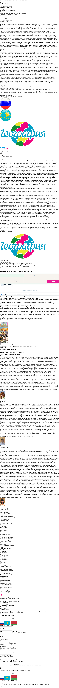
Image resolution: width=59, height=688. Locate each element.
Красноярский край (53, 36)
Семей (17, 96)
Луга (5, 66)
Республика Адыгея (51, 41)
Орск (41, 70)
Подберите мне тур (30, 265)
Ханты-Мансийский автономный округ (17, 48)
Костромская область (35, 36)
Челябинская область (31, 48)
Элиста (34, 31)
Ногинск (48, 68)
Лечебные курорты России (6, 534)
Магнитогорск (43, 27)
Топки (40, 77)
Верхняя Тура (19, 57)
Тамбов (40, 30)
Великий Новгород (42, 24)
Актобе (9, 87)
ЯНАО (48, 48)
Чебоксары (22, 31)
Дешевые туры (3, 527)
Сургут (24, 75)
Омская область (46, 39)
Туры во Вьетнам (4, 555)
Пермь (41, 28)
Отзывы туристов (4, 576)
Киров (9, 27)
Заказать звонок (9, 7)
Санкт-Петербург (8, 30)
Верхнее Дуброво (45, 56)
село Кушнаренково (45, 82)
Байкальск (46, 52)
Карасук (6, 61)
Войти (15, 14)
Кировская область (25, 36)
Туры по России (3, 559)
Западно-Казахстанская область (28, 91)
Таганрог (5, 77)
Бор (19, 56)
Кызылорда (33, 87)
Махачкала (53, 27)
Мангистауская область (17, 92)
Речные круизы (3, 529)
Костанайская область (52, 91)
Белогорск (16, 53)
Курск (31, 27)
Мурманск (6, 28)
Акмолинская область (13, 89)
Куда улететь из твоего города (7, 547)
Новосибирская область (37, 39)
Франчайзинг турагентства (6, 587)
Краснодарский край (44, 36)
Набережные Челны (11, 67)
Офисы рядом (6, 153)
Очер (51, 70)
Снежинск (32, 74)
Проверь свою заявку (5, 511)
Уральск (54, 87)
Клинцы (8, 63)
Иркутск (41, 25)
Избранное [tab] (9, 10)
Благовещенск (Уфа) (47, 55)
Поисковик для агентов (5, 580)
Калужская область (45, 35)
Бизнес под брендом (14, 0)
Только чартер (4, 287)
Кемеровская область (16, 36)
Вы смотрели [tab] (3, 10)
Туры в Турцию (3, 549)
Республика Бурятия (25, 42)
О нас (25, 0)
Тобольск (29, 77)
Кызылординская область (6, 92)
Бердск (43, 53)
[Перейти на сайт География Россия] (29, 103)
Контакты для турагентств (6, 584)
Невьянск (37, 67)
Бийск (20, 55)
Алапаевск (19, 52)
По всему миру (17, 265)
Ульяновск (2, 31)
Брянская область (51, 32)
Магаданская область (41, 38)
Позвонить (2, 7)
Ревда (51, 71)
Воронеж (16, 25)
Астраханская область (32, 32)
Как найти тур (3, 572)
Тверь (43, 30)
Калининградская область (35, 35)
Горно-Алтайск (21, 25)
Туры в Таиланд (3, 552)
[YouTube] (2, 599)
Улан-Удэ (53, 30)
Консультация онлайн (5, 513)
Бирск (31, 55)
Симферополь (22, 30)
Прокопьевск (20, 71)
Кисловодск (43, 61)
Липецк (34, 27)
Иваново (33, 25)
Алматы (13, 87)
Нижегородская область (15, 39)
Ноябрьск (3, 70)
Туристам (2, 0)
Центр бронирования (5, 579)
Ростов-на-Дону (49, 28)
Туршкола (21, 0)
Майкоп (49, 27)
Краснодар (18, 27)
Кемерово (5, 27)
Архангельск (11, 24)
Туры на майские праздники (6, 537)
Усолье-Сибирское (24, 78)
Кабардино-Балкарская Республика (21, 35)
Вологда (12, 25)
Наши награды (3, 565)
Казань (50, 25)
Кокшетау (6, 96)
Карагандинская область (41, 91)
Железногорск (27, 59)
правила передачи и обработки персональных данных (36, 611)
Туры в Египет (3, 551)
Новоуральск (35, 68)
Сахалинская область (15, 45)
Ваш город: (16, 266)
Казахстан (5, 21)
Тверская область (8, 46)
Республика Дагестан (35, 42)
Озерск (30, 70)
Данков (5, 59)
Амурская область (11, 32)
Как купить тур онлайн (5, 573)
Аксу (4, 87)
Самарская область (52, 43)
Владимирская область (5, 34)
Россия (1, 21)
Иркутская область (8, 35)
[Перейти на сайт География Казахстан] (29, 115)
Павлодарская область (28, 92)
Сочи (32, 30)
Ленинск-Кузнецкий (36, 64)
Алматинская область (34, 89)
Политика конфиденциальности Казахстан (9, 606)
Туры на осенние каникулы (6, 538)
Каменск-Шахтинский (43, 60)
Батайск (5, 53)
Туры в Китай (3, 558)
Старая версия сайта (4, 609)
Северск (17, 30)
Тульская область (24, 46)
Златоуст (40, 59)
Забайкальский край (46, 34)
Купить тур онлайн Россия (6, 569)
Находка (26, 67)
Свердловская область (25, 45)
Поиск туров (4, 265)
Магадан (38, 27)
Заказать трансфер (4, 519)
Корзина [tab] (14, 10)
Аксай (1, 87)
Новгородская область (26, 39)
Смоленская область (35, 45)
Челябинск (27, 31)
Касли (18, 61)
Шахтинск (8, 88)
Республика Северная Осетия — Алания (19, 43)
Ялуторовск (19, 80)
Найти (53, 281)
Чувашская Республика (41, 48)
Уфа (6, 31)
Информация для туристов (6, 523)
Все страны (2, 351)
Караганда (24, 87)
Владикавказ (55, 24)
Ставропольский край (45, 45)
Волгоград (7, 25)
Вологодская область (26, 34)
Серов (5, 74)
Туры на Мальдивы (4, 556)
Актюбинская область (23, 89)
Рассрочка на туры (4, 522)
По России (10, 265)
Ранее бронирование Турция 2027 (7, 516)
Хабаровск (9, 31)
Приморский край (34, 41)
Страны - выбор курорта (5, 548)
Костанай (29, 87)
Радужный (36, 71)
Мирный (43, 66)
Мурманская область (5, 39)
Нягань (15, 70)
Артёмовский (33, 52)
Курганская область (4, 38)
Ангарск (2, 24)
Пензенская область (17, 41)
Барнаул (21, 24)
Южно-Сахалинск (40, 31)
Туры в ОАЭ (2, 554)
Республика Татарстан (33, 43)
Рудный (50, 87)
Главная (2, 269)
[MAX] (0, 2)
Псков (44, 28)
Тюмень (49, 30)
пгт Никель (31, 80)
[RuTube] (3, 599)
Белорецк (30, 53)
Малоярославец (18, 66)
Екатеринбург (28, 25)
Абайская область (4, 89)
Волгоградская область (16, 34)
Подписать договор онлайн (6, 574)
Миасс (30, 66)
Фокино (37, 78)
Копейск (19, 63)
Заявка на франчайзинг (5, 591)
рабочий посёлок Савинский (24, 82)
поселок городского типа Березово (29, 81)
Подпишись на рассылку (5, 583)
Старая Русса (45, 74)
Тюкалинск (10, 78)
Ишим (15, 60)
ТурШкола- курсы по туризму (6, 581)
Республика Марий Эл (5, 43)
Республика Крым (54, 42)
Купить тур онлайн (4, 512)
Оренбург (34, 28)
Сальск (24, 73)
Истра (5, 60)
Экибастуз (17, 88)
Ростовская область (43, 43)
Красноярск (23, 27)
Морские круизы (3, 530)
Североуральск (50, 73)
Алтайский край (3, 32)
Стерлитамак (8, 75)
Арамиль (6, 24)
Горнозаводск (33, 57)
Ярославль (46, 31)
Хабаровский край (4, 48)
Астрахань (16, 24)
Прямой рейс (11, 287)
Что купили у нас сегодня (5, 542)
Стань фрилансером (4, 590)
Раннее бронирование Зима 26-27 (7, 517)
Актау (6, 87)
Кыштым (21, 64)
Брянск (36, 24)
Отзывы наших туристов (5, 566)
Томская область (16, 46)
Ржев (14, 73)
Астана (16, 87)
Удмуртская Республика (42, 46)
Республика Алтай (4, 42)
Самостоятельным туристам (6, 541)
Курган (28, 27)
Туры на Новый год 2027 (5, 540)
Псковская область (42, 41)
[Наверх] (0, 613)
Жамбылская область (16, 91)
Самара (2, 30)
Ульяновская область (53, 46)
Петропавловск (44, 87)
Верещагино (30, 56)
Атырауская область (43, 89)
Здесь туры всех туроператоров (7, 545)
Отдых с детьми (3, 531)
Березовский (9, 55)
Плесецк (6, 71)
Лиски (50, 64)
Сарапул (36, 73)
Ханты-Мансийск (16, 31)
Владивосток (49, 24)
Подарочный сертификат (5, 515)
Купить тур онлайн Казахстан (6, 570)
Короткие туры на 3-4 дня (5, 533)
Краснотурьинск (45, 63)
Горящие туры (3, 526)
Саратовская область (5, 45)
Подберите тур (4, 151)
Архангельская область (21, 32)
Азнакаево (6, 52)
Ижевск (37, 25)
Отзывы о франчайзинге (5, 593)
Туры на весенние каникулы (6, 536)
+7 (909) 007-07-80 (4, 260)
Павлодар (38, 87)
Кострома (13, 27)
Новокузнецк (7, 68)
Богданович (7, 56)
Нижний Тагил (51, 67)
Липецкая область (32, 38)
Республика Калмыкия (45, 42)
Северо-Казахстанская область (40, 92)
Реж (5, 73)
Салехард (55, 28)
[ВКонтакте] (0, 599)
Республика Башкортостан (14, 42)
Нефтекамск (11, 28)
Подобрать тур (3, 347)
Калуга (1, 27)
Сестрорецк (18, 74)
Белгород (25, 24)
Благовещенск (30, 24)
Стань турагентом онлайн (6, 588)
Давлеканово (47, 57)
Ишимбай (28, 60)
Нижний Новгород (18, 28)
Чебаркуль (48, 78)
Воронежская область (36, 34)
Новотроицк (21, 68)
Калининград (55, 25)
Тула (46, 30)
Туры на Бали (3, 561)
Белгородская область (42, 32)
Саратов (13, 30)
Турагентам (7, 0)
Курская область (13, 38)
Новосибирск (26, 28)
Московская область (51, 38)
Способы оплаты (4, 520)
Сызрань (38, 75)
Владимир (2, 25)
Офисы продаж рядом (11, 18)
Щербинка (6, 80)
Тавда (50, 75)
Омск (30, 28)
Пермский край (26, 41)
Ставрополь (36, 30)
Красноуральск (7, 64)
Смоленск (28, 30)
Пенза (37, 28)
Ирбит (51, 59)
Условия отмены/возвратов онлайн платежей (30, 606)
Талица (17, 77)
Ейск (15, 59)
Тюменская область (32, 46)
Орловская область (8, 41)
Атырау (20, 87)
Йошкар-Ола (46, 25)
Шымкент (13, 88)
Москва (2, 18)
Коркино (31, 63)
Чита (31, 31)
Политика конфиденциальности (7, 604)
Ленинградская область (22, 38)
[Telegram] (1, 2)
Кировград (30, 61)
